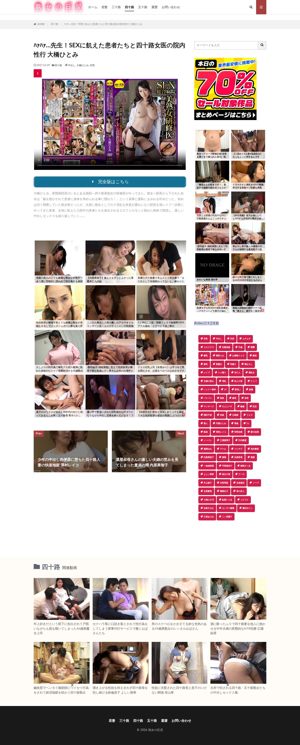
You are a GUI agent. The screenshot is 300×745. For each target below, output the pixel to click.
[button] (197, 535)
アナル (223, 449)
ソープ (256, 483)
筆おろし (248, 364)
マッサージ (209, 406)
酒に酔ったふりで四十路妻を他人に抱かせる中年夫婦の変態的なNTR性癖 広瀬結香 (238, 629)
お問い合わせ (171, 7)
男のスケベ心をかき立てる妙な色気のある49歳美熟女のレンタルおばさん (179, 626)
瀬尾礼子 (224, 491)
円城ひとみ (221, 423)
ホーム (92, 7)
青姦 (236, 423)
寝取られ (220, 356)
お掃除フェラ (238, 356)
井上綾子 (208, 483)
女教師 (235, 415)
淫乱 (224, 381)
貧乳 (206, 364)
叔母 (246, 398)
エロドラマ (209, 347)
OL (248, 423)
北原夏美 (208, 491)
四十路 (129, 7)
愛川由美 (255, 432)
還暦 (154, 7)
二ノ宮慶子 (227, 517)
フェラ (250, 415)
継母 (234, 398)
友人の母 (238, 381)
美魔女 (219, 364)
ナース (241, 474)
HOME (41, 24)
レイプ (207, 373)
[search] (262, 45)
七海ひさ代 (209, 500)
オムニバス (227, 406)
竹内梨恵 (242, 440)
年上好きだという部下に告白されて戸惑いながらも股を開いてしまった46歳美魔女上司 (61, 629)
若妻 (104, 7)
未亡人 (237, 373)
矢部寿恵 (224, 483)
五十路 (142, 7)
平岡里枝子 (227, 466)
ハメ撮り (222, 373)
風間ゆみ (208, 449)
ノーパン (208, 440)
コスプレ (244, 500)
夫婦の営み (209, 381)
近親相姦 (226, 347)
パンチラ (238, 449)
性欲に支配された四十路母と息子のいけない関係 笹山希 (179, 690)
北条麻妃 (240, 483)
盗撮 (251, 390)
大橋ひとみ (83, 65)
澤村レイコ (221, 432)
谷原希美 (238, 457)
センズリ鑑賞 (228, 508)
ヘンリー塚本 (210, 390)
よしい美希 (209, 474)
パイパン (208, 398)
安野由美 (238, 432)
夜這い (238, 390)
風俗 (206, 432)
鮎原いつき (227, 500)
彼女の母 (226, 474)
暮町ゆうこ (247, 508)
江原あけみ (209, 517)
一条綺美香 (209, 466)
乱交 (255, 406)
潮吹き (252, 373)
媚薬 (224, 457)
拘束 (222, 415)
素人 (206, 423)
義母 (255, 356)
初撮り (233, 364)
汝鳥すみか (209, 508)
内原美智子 (209, 457)
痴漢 (253, 457)
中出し (71, 65)
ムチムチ (246, 339)
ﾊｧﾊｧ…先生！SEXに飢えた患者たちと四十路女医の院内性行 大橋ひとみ (103, 24)
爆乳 (206, 356)
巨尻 (232, 339)
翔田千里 (208, 415)
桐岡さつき (245, 466)
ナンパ (254, 381)
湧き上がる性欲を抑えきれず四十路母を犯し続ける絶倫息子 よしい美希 (120, 690)
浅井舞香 (255, 449)
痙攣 (253, 347)
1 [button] (38, 73)
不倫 (240, 347)
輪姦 (242, 406)
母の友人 (240, 491)
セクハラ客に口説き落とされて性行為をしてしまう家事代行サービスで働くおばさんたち (120, 629)
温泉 (222, 398)
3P (225, 390)
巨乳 (92, 65)
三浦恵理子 (225, 440)
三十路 (116, 7)
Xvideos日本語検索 (206, 323)
